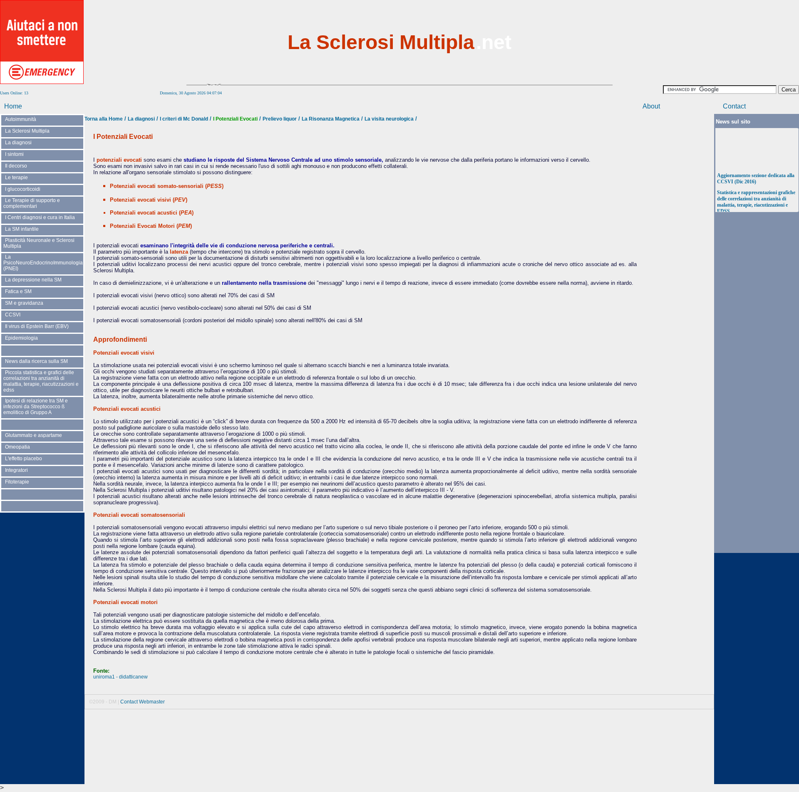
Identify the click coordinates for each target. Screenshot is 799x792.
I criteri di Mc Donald (184, 119)
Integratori (16, 470)
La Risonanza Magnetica (331, 119)
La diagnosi (18, 143)
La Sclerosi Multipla (27, 131)
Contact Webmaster (142, 702)
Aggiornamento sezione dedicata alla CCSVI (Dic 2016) (755, 176)
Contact (734, 106)
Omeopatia (17, 447)
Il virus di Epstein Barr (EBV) (37, 326)
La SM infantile (22, 229)
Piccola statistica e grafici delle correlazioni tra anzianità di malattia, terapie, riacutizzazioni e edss (41, 381)
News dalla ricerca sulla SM (36, 361)
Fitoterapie (17, 482)
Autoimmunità (20, 119)
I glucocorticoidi (22, 189)
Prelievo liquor (280, 119)
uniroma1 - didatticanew (120, 677)
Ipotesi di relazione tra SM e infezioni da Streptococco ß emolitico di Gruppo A (35, 406)
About (651, 106)
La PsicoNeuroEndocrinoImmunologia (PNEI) (43, 262)
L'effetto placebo (23, 458)
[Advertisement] (757, 41)
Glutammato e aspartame (33, 435)
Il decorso (16, 166)
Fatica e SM (18, 291)
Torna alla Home (103, 119)
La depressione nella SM (33, 280)
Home (13, 106)
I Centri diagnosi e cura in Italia (40, 217)
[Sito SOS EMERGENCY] (42, 82)
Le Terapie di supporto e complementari (31, 203)
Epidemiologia (21, 338)
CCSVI (12, 315)
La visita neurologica (389, 119)
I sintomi (14, 154)
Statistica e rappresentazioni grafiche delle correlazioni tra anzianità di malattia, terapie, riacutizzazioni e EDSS (756, 199)
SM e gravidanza (24, 303)
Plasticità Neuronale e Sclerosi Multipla (38, 243)
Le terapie (16, 177)
